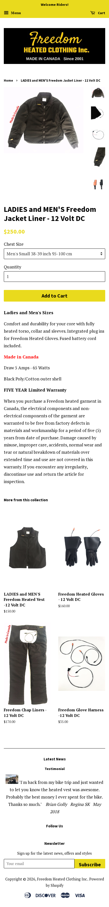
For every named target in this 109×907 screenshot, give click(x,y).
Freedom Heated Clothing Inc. (62, 879)
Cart (101, 13)
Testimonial (55, 768)
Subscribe (90, 864)
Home (8, 80)
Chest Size (14, 244)
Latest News (55, 759)
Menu (15, 12)
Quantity (12, 267)
